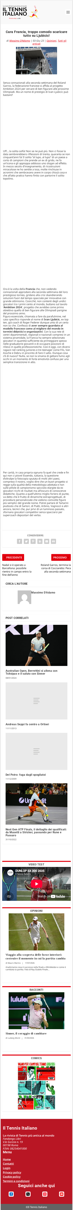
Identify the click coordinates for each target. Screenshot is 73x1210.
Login (6, 1168)
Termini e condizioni (16, 1181)
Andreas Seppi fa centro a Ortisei (27, 724)
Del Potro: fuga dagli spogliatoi (26, 774)
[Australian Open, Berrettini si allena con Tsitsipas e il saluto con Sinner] (37, 645)
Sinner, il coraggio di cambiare (26, 1033)
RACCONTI (36, 989)
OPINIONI (36, 910)
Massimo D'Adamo (19, 40)
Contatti (8, 1163)
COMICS (36, 1058)
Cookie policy (12, 1177)
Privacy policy (12, 1172)
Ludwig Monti (14, 1038)
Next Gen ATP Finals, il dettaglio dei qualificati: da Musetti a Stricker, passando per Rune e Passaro (36, 832)
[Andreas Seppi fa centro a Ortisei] (37, 700)
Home (7, 1159)
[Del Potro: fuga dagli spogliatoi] (37, 751)
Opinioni (51, 40)
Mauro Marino (14, 963)
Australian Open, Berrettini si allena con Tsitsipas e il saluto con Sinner (32, 672)
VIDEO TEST (36, 864)
